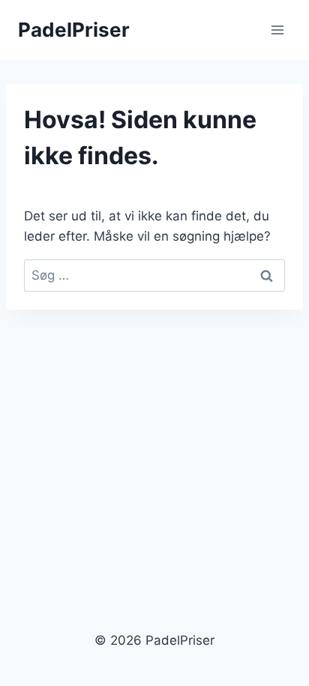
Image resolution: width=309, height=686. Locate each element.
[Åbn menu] (277, 29)
